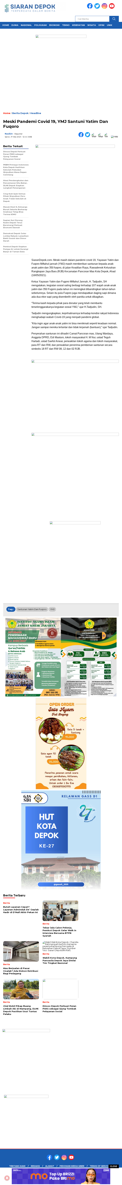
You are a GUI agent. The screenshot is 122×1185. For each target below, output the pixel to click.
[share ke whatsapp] (95, 136)
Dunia (14, 25)
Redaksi (35, 1166)
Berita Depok (20, 113)
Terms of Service (100, 1166)
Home (5, 25)
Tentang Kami (17, 1166)
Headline (35, 113)
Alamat (49, 1166)
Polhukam (40, 25)
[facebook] (90, 8)
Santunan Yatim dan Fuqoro (32, 609)
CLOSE (113, 1166)
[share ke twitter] (88, 136)
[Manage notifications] (7, 1178)
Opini (101, 25)
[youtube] (112, 8)
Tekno (66, 25)
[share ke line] (108, 136)
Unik (109, 25)
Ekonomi (54, 25)
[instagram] (105, 8)
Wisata (91, 25)
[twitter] (97, 8)
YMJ (52, 609)
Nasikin (9, 134)
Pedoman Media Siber (72, 1166)
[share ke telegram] (101, 136)
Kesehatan (78, 25)
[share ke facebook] (81, 136)
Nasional (26, 25)
